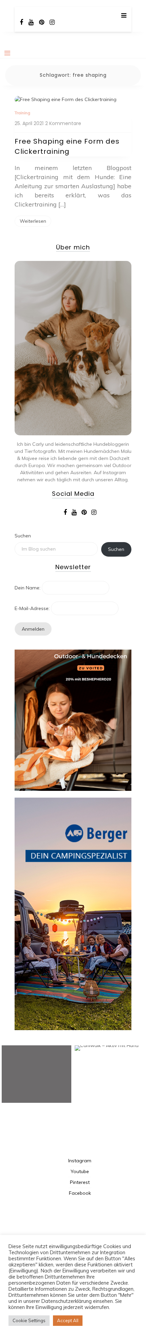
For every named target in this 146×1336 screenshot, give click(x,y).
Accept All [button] (67, 1320)
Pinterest (80, 1182)
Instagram (79, 1161)
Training (22, 112)
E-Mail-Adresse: (32, 608)
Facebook (80, 1193)
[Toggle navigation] (7, 53)
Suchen (23, 536)
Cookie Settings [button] (29, 1320)
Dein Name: (27, 588)
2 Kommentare (63, 123)
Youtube (80, 1171)
